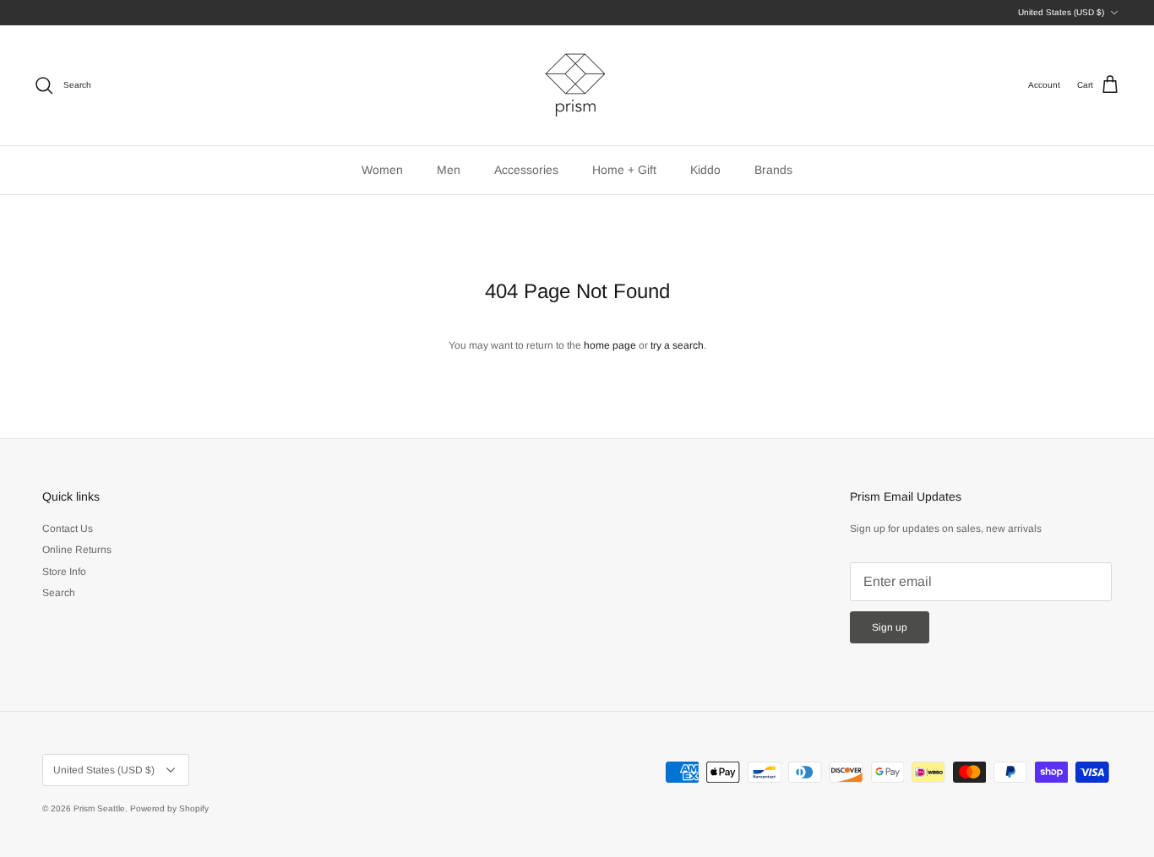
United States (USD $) (1061, 12)
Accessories (526, 169)
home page (610, 345)
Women (382, 169)
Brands (773, 169)
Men (448, 169)
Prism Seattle (99, 808)
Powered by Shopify (169, 808)
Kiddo (705, 169)
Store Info (64, 572)
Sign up (889, 627)
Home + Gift (624, 169)
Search (58, 593)
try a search (677, 345)
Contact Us (67, 528)
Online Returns (77, 550)
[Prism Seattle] (577, 85)
